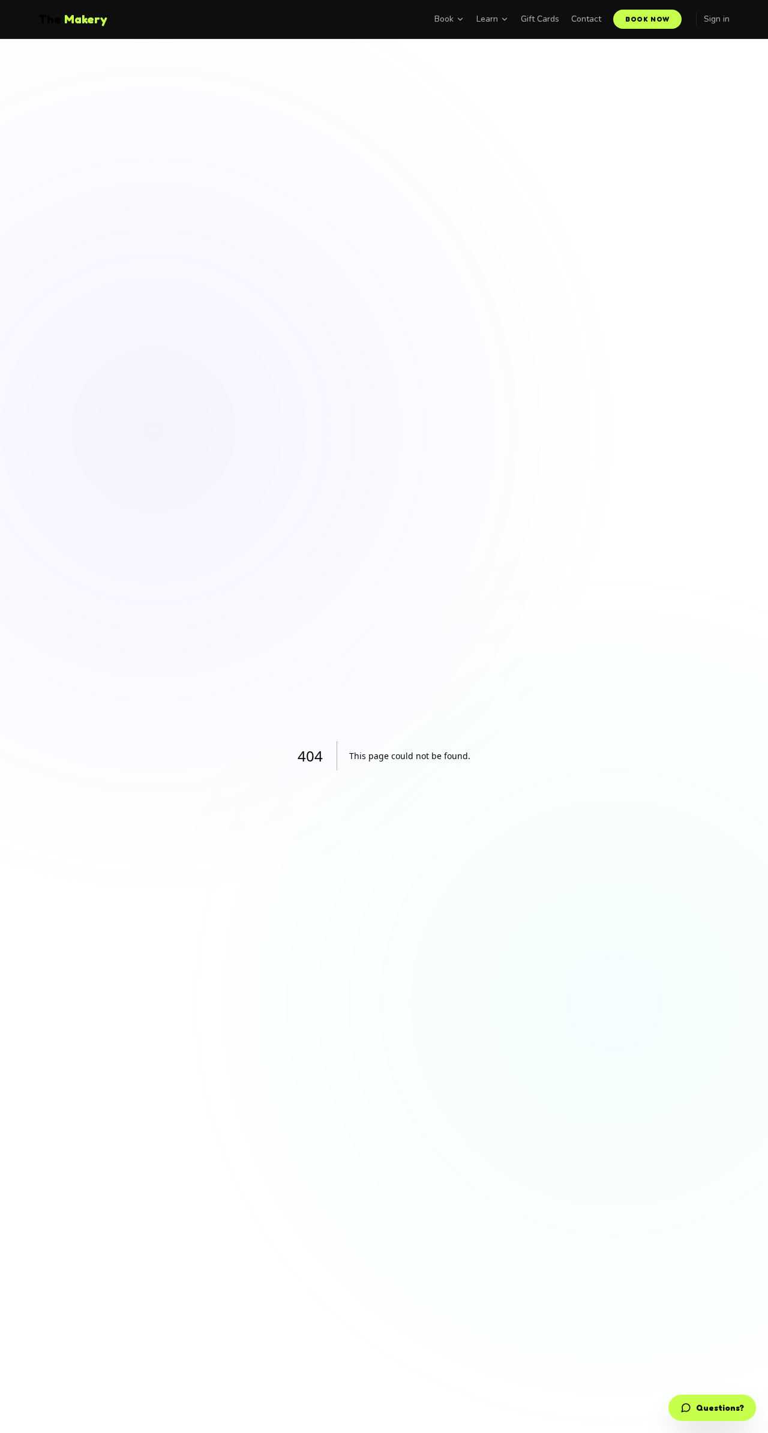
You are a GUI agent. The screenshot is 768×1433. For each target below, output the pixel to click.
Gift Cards (540, 19)
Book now (647, 18)
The (72, 19)
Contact (586, 19)
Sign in (717, 19)
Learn (487, 19)
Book (444, 19)
